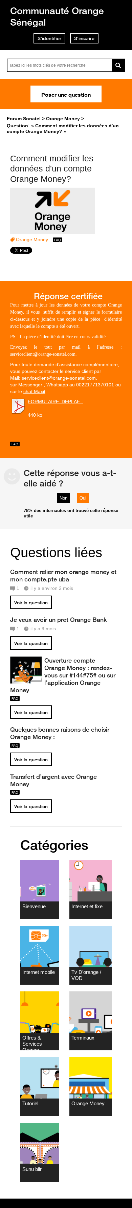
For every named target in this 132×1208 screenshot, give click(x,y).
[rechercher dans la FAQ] (118, 65)
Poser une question (66, 94)
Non (63, 498)
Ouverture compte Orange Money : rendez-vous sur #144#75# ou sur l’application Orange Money (62, 675)
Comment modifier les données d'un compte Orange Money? (51, 169)
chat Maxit (34, 391)
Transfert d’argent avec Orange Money (53, 780)
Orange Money (32, 239)
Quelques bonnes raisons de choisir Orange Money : (59, 733)
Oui (83, 498)
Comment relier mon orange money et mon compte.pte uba (63, 575)
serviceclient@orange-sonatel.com (59, 378)
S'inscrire (84, 38)
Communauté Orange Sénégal (57, 16)
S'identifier (49, 38)
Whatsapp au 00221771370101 (80, 384)
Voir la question (31, 603)
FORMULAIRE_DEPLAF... (55, 401)
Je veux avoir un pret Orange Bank (58, 619)
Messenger (30, 384)
